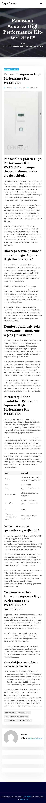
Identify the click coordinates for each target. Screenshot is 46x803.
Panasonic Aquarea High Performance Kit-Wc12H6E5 (24, 46)
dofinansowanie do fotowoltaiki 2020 (17, 713)
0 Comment (33, 88)
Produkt (15, 69)
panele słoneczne (10, 720)
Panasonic (7, 69)
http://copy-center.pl (35, 738)
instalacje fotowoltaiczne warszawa (16, 716)
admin (9, 88)
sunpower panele (25, 720)
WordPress (27, 797)
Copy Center (9, 3)
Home (23, 43)
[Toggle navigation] (41, 4)
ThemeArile (24, 799)
